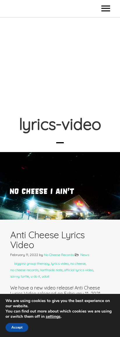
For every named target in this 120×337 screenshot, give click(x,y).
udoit (46, 276)
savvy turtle (19, 276)
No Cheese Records (59, 255)
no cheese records (24, 270)
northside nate (51, 270)
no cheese (78, 263)
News (84, 255)
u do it (35, 276)
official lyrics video (78, 270)
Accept (16, 327)
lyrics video (60, 263)
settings (53, 316)
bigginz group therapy (32, 263)
